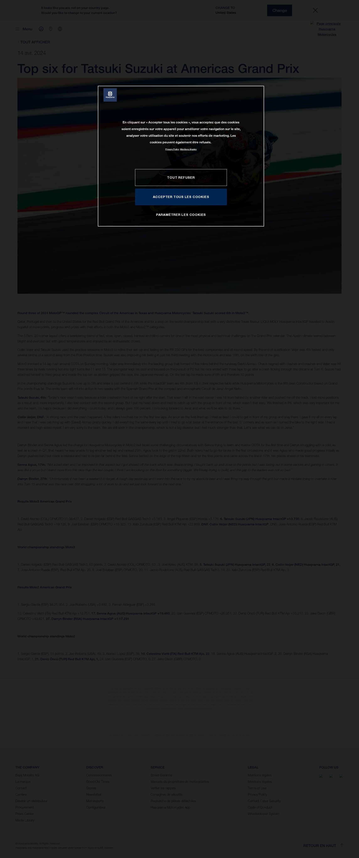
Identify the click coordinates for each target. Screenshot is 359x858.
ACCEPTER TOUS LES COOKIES (181, 197)
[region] (181, 156)
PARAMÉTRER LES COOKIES (181, 214)
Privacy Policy (172, 149)
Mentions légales (188, 149)
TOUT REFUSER (181, 177)
